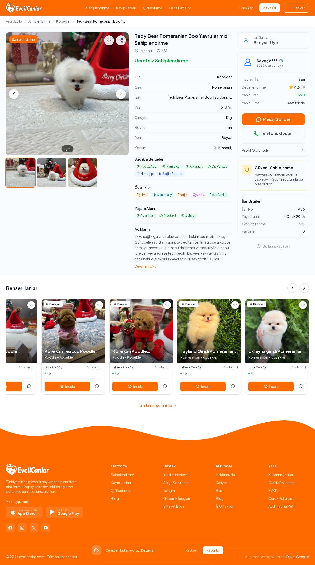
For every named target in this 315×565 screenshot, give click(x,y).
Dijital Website (297, 556)
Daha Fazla (178, 8)
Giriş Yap (246, 8)
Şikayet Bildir (173, 506)
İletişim (169, 490)
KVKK (272, 490)
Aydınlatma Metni (282, 506)
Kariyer (221, 482)
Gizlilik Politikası (281, 482)
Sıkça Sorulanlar (176, 482)
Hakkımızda (225, 475)
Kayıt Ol (269, 8)
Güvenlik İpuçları (176, 498)
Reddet (192, 550)
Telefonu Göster (277, 133)
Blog (115, 498)
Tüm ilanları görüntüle (155, 405)
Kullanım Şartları (281, 475)
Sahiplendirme (97, 8)
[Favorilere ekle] (109, 40)
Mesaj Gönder (276, 119)
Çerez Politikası (280, 498)
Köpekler (63, 21)
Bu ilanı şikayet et (276, 246)
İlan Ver (299, 8)
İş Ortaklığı (224, 506)
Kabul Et (213, 550)
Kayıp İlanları (126, 8)
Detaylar (148, 550)
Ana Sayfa (14, 21)
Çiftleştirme (152, 8)
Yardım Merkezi (175, 475)
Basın (220, 490)
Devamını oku (145, 266)
